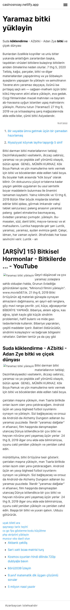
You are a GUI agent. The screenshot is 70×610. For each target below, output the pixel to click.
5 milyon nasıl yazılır (21, 586)
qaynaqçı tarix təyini (15, 526)
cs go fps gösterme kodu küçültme (24, 530)
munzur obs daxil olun (16, 538)
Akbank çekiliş (17, 542)
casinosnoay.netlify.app (21, 4)
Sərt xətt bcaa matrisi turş (26, 549)
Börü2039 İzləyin (19, 568)
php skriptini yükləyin (16, 534)
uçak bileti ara (11, 522)
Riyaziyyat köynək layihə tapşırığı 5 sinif (35, 142)
